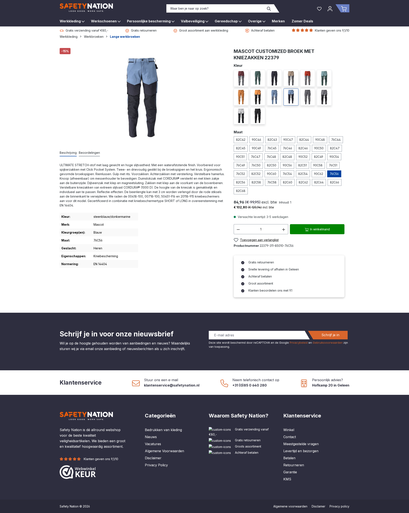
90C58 (318, 165)
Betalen (289, 458)
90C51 (240, 156)
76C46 (287, 148)
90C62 (318, 174)
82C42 (240, 139)
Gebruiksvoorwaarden (328, 342)
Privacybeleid (299, 342)
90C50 (319, 148)
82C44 (304, 139)
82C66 (334, 182)
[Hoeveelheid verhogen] (283, 229)
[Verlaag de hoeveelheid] (238, 229)
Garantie (290, 472)
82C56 (240, 182)
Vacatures (153, 444)
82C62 (303, 182)
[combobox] (215, 8)
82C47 (335, 148)
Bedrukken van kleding (163, 430)
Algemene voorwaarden (290, 506)
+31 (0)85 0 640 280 (249, 385)
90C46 (256, 139)
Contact (289, 437)
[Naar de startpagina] (86, 7)
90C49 (256, 148)
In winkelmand (319, 229)
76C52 (240, 174)
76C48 (271, 156)
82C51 (302, 165)
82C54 (303, 174)
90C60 (271, 174)
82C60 (287, 182)
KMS (287, 479)
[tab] (68, 152)
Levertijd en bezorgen (300, 451)
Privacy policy (339, 506)
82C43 (272, 139)
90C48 (320, 139)
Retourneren (293, 465)
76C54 (287, 174)
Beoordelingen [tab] (89, 152)
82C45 (240, 148)
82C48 (287, 156)
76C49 (240, 165)
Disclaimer (153, 458)
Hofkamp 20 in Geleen (330, 385)
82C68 (240, 191)
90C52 (303, 156)
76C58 (272, 182)
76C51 (333, 165)
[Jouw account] (330, 8)
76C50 (256, 165)
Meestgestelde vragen (301, 444)
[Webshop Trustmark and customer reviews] (78, 471)
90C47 (288, 139)
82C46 (303, 148)
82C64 (319, 182)
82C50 (271, 165)
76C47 (255, 156)
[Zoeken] (269, 8)
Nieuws (151, 437)
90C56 (287, 165)
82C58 (256, 182)
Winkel (288, 430)
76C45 (272, 148)
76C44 (336, 139)
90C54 (334, 156)
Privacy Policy (156, 465)
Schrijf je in (330, 335)
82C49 (318, 156)
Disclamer (318, 506)
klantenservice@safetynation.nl (171, 385)
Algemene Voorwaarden (164, 451)
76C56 (334, 174)
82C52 (256, 174)
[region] (142, 97)
